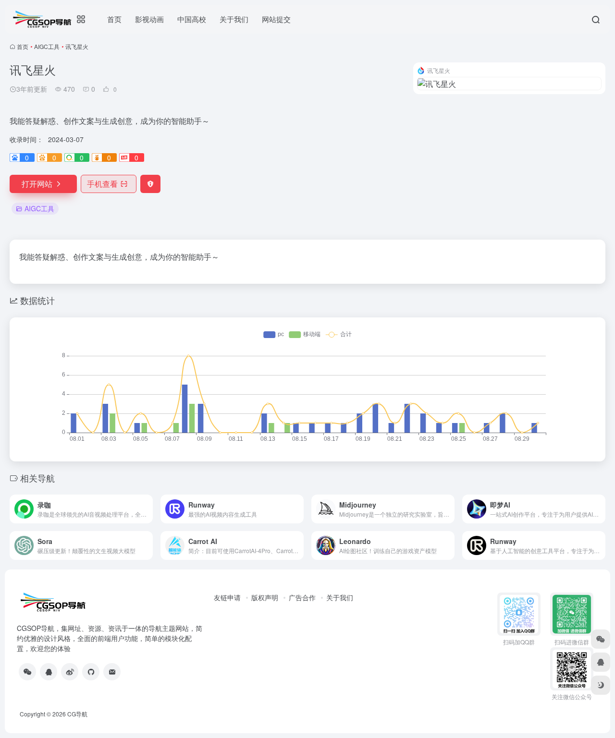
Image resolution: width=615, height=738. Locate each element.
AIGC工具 (47, 46)
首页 (22, 46)
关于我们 (339, 597)
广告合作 (302, 597)
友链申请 (227, 597)
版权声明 (264, 597)
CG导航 (77, 714)
